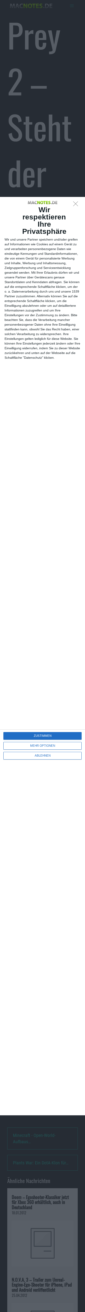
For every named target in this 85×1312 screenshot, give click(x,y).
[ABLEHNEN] (76, 205)
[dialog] (42, 656)
